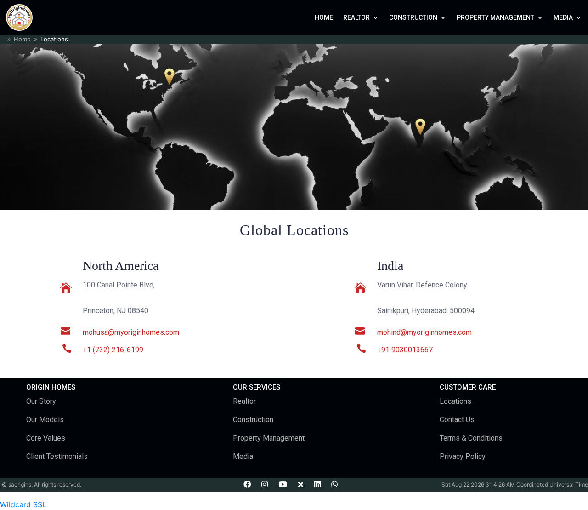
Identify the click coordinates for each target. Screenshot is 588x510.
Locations (455, 401)
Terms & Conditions (471, 438)
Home (324, 17)
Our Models (45, 419)
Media (563, 17)
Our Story (41, 401)
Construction (413, 17)
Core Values (45, 438)
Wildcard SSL (23, 504)
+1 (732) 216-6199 (113, 349)
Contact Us (457, 419)
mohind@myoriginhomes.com (424, 332)
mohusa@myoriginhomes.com (131, 332)
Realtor (356, 17)
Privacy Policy (463, 456)
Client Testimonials (57, 456)
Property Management (495, 17)
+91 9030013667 (405, 349)
